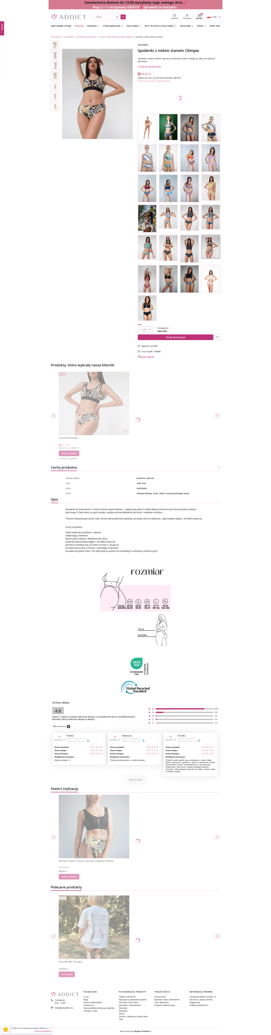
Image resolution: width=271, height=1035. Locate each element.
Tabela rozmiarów (127, 996)
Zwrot (121, 1013)
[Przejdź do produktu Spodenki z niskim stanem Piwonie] (210, 158)
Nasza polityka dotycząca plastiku (99, 1008)
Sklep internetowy (134, 1031)
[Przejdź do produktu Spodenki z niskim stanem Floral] (168, 128)
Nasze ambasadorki (93, 1002)
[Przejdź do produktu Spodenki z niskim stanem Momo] (210, 219)
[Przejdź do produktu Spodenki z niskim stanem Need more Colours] (189, 188)
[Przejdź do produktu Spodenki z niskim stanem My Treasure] (147, 188)
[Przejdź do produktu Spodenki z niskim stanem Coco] (147, 249)
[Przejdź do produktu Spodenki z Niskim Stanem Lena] (147, 308)
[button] (123, 17)
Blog (86, 999)
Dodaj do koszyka (175, 337)
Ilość (140, 324)
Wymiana (123, 1010)
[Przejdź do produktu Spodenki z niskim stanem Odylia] (189, 219)
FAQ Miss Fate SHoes (129, 1002)
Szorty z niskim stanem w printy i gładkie (116, 37)
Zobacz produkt (69, 453)
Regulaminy (194, 1002)
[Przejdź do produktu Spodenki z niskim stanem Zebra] (168, 279)
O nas (86, 996)
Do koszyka (66, 974)
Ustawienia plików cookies (201, 996)
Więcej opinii (135, 779)
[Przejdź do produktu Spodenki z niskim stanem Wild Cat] (189, 158)
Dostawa (123, 1008)
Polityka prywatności (198, 1005)
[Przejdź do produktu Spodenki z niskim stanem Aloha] (147, 219)
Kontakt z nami (90, 1010)
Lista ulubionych (161, 1002)
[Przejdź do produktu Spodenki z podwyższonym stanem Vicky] (210, 128)
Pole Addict (55, 37)
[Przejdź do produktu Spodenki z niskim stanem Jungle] (189, 128)
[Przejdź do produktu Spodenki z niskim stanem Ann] (168, 158)
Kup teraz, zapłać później (200, 999)
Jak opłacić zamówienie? (130, 1005)
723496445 (60, 1000)
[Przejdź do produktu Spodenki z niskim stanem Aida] (168, 249)
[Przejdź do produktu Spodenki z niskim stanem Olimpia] (210, 249)
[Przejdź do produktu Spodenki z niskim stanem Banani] (168, 219)
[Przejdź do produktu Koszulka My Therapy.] (94, 927)
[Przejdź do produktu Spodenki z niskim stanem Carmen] (147, 279)
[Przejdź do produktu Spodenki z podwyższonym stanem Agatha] (147, 158)
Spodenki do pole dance (87, 37)
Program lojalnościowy (164, 1005)
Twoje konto (160, 996)
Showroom (89, 1005)
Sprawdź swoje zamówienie (167, 999)
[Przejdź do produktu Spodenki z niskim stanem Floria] (210, 188)
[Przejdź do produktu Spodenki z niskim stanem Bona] (189, 249)
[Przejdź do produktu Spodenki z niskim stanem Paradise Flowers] (168, 188)
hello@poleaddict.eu (64, 1007)
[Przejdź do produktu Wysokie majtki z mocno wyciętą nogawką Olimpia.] (94, 826)
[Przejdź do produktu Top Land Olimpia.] (94, 403)
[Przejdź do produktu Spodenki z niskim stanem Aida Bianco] (210, 279)
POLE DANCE (68, 37)
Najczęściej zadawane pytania (132, 999)
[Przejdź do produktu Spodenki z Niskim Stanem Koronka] (147, 128)
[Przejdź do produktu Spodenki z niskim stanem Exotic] (189, 279)
